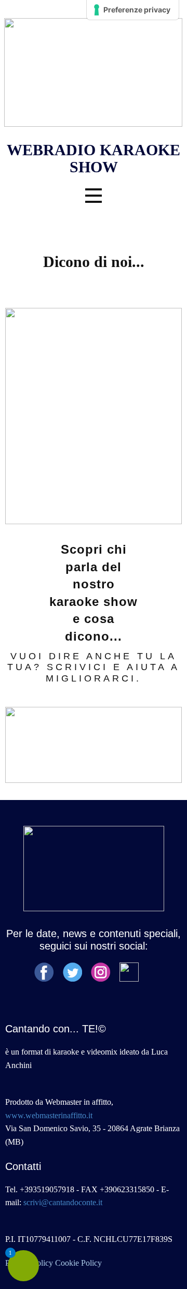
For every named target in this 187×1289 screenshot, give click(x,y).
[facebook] (44, 972)
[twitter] (73, 972)
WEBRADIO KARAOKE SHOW (93, 158)
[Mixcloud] (129, 972)
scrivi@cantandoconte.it (62, 1202)
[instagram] (101, 972)
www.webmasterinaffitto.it (48, 1115)
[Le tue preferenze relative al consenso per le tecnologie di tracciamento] (133, 10)
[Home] (93, 72)
